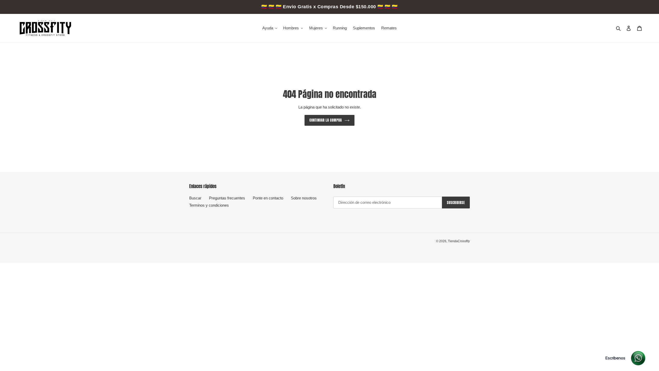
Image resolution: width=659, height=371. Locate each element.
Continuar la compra (325, 120)
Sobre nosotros (304, 198)
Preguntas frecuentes (227, 198)
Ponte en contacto (268, 198)
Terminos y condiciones (209, 205)
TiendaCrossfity (459, 241)
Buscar (195, 198)
